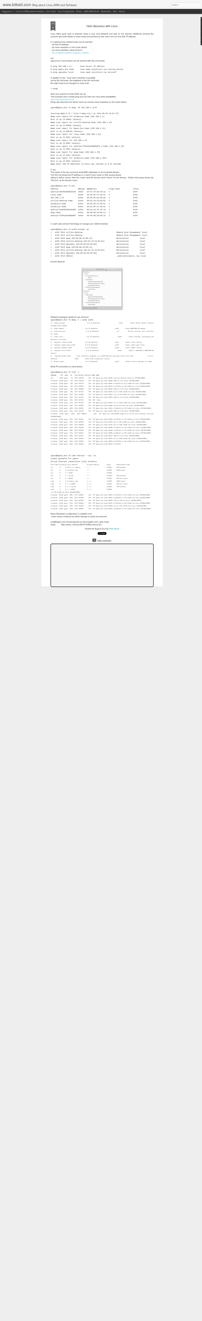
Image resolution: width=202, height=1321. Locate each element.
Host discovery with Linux (102, 26)
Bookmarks (106, 11)
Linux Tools (51, 11)
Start (115, 11)
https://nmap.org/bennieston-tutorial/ (62, 99)
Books (79, 11)
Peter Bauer (114, 528)
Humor (122, 11)
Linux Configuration (66, 11)
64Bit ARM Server (91, 11)
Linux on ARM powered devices (30, 11)
